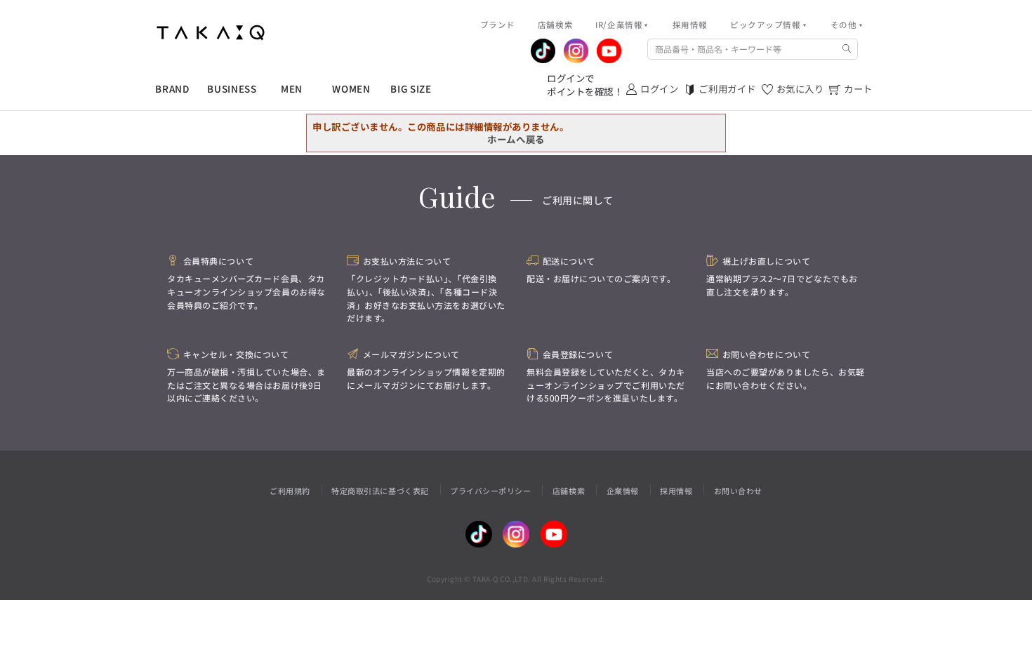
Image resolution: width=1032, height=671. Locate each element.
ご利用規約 (290, 490)
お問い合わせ (738, 490)
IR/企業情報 (618, 24)
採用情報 (676, 490)
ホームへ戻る (515, 139)
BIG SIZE (410, 88)
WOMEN (351, 88)
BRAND (172, 88)
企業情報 (623, 490)
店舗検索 (569, 490)
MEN (292, 88)
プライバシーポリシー (490, 490)
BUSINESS (231, 88)
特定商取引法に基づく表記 (379, 490)
